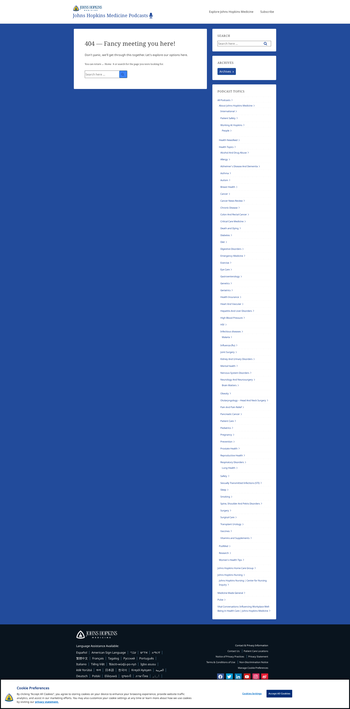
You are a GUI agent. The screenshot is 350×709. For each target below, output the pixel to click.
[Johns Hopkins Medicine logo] (175, 634)
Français (98, 658)
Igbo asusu (148, 664)
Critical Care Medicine (232, 221)
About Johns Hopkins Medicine (235, 105)
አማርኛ (156, 652)
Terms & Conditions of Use (221, 662)
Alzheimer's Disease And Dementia (239, 166)
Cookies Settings (252, 693)
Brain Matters (229, 385)
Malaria (226, 337)
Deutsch (82, 676)
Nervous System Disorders (234, 372)
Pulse (220, 599)
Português (146, 658)
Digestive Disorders (230, 248)
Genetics (225, 283)
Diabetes (225, 235)
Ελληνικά (111, 676)
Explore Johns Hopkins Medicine (231, 12)
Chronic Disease (229, 207)
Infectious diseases (230, 331)
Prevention (226, 441)
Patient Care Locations (256, 651)
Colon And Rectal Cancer (233, 214)
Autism (224, 180)
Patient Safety (228, 118)
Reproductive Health (231, 455)
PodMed (223, 546)
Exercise (224, 262)
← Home (106, 64)
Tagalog (113, 658)
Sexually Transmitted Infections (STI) (240, 483)
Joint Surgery (227, 352)
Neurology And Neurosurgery (236, 379)
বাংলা (98, 670)
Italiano (81, 664)
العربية (160, 670)
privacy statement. (47, 702)
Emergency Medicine (231, 255)
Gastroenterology (230, 276)
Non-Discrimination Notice (253, 662)
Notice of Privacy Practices (230, 656)
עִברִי (133, 652)
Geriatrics (225, 290)
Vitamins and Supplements (235, 538)
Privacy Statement (258, 656)
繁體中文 (82, 658)
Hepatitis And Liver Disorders (236, 310)
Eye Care (225, 269)
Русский (129, 658)
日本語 (109, 670)
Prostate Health (229, 448)
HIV (222, 324)
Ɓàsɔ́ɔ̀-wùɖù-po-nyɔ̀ (122, 664)
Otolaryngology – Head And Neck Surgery (243, 400)
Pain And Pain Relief (231, 407)
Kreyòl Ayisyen (141, 670)
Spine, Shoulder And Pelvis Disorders (240, 503)
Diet (222, 242)
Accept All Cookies (279, 693)
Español (81, 652)
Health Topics (226, 147)
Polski (96, 676)
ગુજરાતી (126, 676)
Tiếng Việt (98, 664)
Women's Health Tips (230, 560)
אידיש (143, 652)
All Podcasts (223, 100)
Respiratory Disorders (232, 462)
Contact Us (234, 651)
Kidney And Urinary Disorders (236, 359)
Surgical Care (227, 517)
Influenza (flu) (227, 345)
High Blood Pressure (231, 317)
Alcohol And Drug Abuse (233, 152)
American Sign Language (109, 652)
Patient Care (227, 421)
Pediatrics (225, 428)
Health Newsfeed (228, 140)
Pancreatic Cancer (230, 414)
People (225, 130)
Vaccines (225, 531)
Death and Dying (229, 228)
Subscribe (267, 12)
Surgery (224, 510)
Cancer (224, 193)
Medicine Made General (230, 593)
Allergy (224, 159)
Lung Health (228, 467)
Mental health (228, 366)
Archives (225, 71)
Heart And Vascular (230, 304)
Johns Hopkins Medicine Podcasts (110, 15)
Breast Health (227, 187)
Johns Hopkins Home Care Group (235, 568)
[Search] (123, 74)
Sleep (223, 489)
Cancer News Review (231, 200)
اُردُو (156, 676)
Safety (223, 476)
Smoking (225, 496)
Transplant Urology (230, 524)
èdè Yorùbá (84, 670)
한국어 (122, 670)
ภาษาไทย (142, 676)
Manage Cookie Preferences (253, 667)
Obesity (224, 393)
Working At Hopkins (231, 125)
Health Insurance (229, 297)
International (227, 111)
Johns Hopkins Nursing (230, 574)
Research (224, 553)
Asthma (224, 173)
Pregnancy (226, 434)
